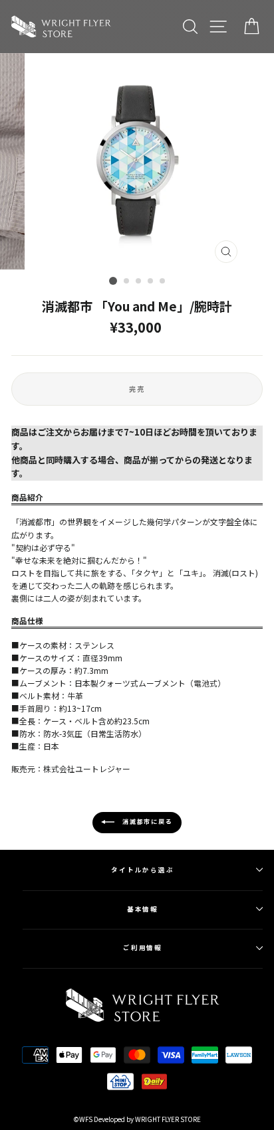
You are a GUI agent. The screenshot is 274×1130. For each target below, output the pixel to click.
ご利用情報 (143, 947)
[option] (137, 161)
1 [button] (113, 281)
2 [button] (127, 281)
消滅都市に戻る (146, 821)
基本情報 (143, 909)
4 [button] (151, 281)
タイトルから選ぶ (142, 869)
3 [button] (139, 281)
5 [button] (163, 281)
